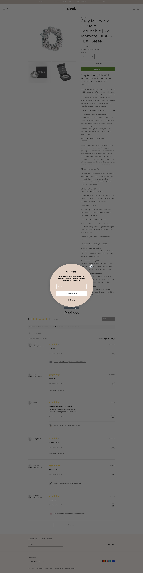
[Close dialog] (91, 266)
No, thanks (71, 300)
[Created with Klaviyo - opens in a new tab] (71, 308)
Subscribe (71, 293)
